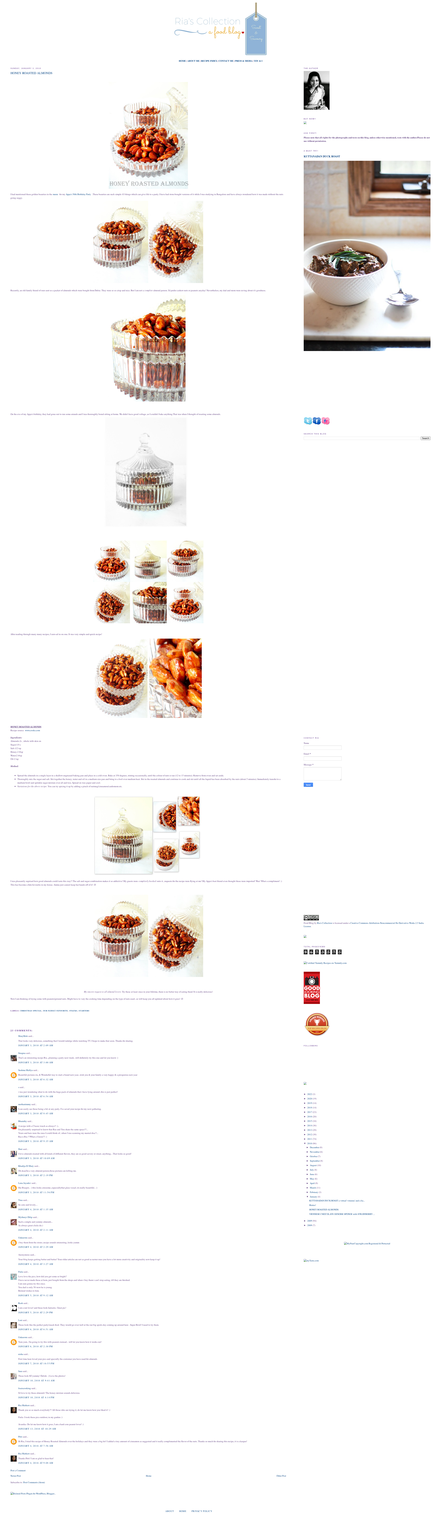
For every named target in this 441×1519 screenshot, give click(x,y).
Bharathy (22, 1121)
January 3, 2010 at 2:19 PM (35, 1175)
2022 (310, 1094)
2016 (310, 1116)
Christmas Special (31, 1010)
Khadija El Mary (26, 1165)
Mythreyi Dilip (25, 1217)
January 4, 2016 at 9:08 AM (35, 1462)
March (313, 1187)
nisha (20, 1354)
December (315, 1147)
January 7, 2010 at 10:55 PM (36, 1363)
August (313, 1165)
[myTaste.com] (311, 1260)
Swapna (21, 1053)
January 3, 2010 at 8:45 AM (35, 1113)
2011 (310, 1138)
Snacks (73, 1010)
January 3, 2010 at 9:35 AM (35, 1141)
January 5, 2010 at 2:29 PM (35, 1312)
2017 (310, 1112)
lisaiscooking (24, 1388)
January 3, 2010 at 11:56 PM (36, 1192)
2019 (310, 1103)
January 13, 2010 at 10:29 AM (37, 1428)
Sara (20, 1371)
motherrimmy (24, 1104)
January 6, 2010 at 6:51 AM (35, 1329)
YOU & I (258, 60)
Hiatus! (312, 1205)
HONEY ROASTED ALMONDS (31, 73)
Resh (20, 1303)
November (315, 1151)
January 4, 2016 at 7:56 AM (35, 1445)
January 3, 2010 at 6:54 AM (35, 1096)
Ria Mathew (24, 1405)
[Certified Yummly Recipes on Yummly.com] (325, 962)
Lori (20, 1320)
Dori (20, 1149)
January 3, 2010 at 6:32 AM (35, 1079)
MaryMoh (23, 1036)
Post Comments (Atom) (34, 1482)
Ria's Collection (324, 922)
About (169, 1511)
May (312, 1178)
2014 (310, 1125)
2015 (310, 1120)
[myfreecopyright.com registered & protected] (367, 1243)
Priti (20, 1436)
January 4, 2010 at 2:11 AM (35, 1229)
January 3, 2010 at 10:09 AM (36, 1158)
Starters (84, 1010)
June (312, 1174)
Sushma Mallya (25, 1070)
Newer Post (16, 1475)
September (315, 1160)
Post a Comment (18, 1470)
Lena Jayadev (24, 1183)
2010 (310, 1143)
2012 (310, 1134)
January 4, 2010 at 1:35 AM (35, 1209)
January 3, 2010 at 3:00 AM (35, 1062)
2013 (310, 1129)
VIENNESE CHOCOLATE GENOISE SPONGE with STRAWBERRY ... (342, 1214)
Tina (20, 1200)
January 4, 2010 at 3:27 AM (35, 1264)
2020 (310, 1098)
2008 (310, 1225)
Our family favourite (55, 1010)
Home (148, 1475)
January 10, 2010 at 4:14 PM (36, 1397)
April (312, 1183)
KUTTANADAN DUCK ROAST (322, 156)
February (314, 1192)
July (312, 1169)
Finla (20, 1271)
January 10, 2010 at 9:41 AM (36, 1380)
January (314, 1196)
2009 (310, 1220)
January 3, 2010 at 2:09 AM (35, 1045)
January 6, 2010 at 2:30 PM (35, 1346)
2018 (310, 1107)
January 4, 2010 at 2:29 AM (35, 1246)
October (314, 1156)
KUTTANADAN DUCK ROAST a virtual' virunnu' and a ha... (337, 1200)
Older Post (281, 1475)
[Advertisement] (333, 472)
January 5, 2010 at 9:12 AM (35, 1295)
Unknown (22, 1237)
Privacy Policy (202, 1511)
